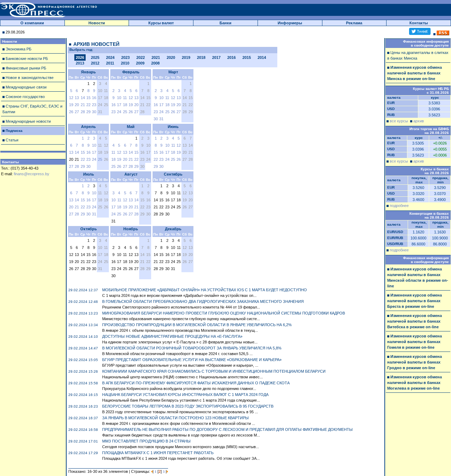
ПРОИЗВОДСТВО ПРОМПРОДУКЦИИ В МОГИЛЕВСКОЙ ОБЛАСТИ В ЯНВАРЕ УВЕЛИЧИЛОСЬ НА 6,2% (197, 325)
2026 (80, 57)
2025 (95, 57)
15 (88, 98)
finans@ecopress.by (31, 174)
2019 (186, 57)
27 (77, 112)
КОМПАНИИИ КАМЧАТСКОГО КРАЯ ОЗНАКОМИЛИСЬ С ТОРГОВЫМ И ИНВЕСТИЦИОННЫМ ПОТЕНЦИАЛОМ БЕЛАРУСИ (214, 371)
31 (161, 119)
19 (71, 105)
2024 (110, 57)
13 (77, 98)
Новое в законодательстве (30, 77)
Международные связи (26, 87)
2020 (171, 57)
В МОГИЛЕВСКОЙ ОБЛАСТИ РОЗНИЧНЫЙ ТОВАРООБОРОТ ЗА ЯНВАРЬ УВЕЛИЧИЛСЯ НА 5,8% (192, 348)
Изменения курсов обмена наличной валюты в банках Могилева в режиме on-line (414, 382)
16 (94, 98)
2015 (246, 57)
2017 (216, 57)
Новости (96, 23)
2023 (125, 57)
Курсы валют (161, 23)
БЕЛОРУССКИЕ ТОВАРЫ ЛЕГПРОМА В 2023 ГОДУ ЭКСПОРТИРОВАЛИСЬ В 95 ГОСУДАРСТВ (187, 406)
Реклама (354, 23)
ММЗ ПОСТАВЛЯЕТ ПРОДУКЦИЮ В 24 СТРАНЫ (146, 441)
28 (83, 112)
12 (71, 98)
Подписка (14, 131)
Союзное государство (25, 96)
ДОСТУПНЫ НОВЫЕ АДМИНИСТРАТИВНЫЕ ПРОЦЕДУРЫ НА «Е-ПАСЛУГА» (172, 336)
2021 (156, 57)
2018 (201, 57)
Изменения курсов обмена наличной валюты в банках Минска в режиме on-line (414, 73)
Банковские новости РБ (27, 58)
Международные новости (28, 121)
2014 (262, 57)
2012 (95, 63)
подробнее (399, 205)
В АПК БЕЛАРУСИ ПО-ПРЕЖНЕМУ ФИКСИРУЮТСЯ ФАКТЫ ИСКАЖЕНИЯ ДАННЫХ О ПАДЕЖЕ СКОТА (196, 383)
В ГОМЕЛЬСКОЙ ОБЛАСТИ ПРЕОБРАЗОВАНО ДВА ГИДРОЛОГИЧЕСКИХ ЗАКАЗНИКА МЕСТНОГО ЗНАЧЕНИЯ (203, 301)
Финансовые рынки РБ (26, 68)
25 (125, 112)
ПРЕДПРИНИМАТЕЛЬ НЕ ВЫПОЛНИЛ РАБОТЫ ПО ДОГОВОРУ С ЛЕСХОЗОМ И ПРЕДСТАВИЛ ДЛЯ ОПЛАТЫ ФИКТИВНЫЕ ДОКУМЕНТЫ (227, 429)
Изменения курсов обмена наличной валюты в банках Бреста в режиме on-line (414, 301)
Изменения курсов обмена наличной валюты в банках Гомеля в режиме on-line (414, 341)
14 (83, 98)
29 (88, 112)
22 (88, 105)
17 (119, 105)
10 (119, 98)
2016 (231, 57)
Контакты (418, 23)
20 (77, 105)
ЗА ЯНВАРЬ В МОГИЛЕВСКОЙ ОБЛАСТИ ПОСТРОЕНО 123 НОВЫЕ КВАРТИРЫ (175, 418)
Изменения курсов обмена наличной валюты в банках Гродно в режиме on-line (414, 362)
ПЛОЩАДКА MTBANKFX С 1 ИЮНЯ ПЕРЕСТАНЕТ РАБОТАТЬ (158, 453)
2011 (110, 63)
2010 (125, 63)
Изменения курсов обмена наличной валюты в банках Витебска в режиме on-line (414, 321)
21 (83, 105)
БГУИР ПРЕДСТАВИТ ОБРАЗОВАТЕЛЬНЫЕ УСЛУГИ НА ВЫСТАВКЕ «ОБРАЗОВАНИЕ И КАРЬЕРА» (192, 360)
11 (125, 98)
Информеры (290, 23)
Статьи (12, 140)
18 (125, 105)
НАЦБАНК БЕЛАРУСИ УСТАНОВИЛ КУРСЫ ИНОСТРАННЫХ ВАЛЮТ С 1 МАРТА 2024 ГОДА (185, 394)
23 (94, 105)
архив (418, 121)
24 (119, 112)
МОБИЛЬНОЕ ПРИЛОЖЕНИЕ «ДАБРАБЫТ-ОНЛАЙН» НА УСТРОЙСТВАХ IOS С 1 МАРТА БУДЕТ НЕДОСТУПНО (204, 290)
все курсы (399, 121)
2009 (140, 63)
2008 (155, 63)
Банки (225, 23)
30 (94, 112)
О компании (32, 23)
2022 (140, 57)
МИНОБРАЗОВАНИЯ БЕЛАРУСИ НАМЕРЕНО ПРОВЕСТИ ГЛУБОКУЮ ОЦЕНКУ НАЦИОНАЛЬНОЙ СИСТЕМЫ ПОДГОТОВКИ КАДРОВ (223, 313)
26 (71, 112)
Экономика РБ (18, 49)
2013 (80, 63)
